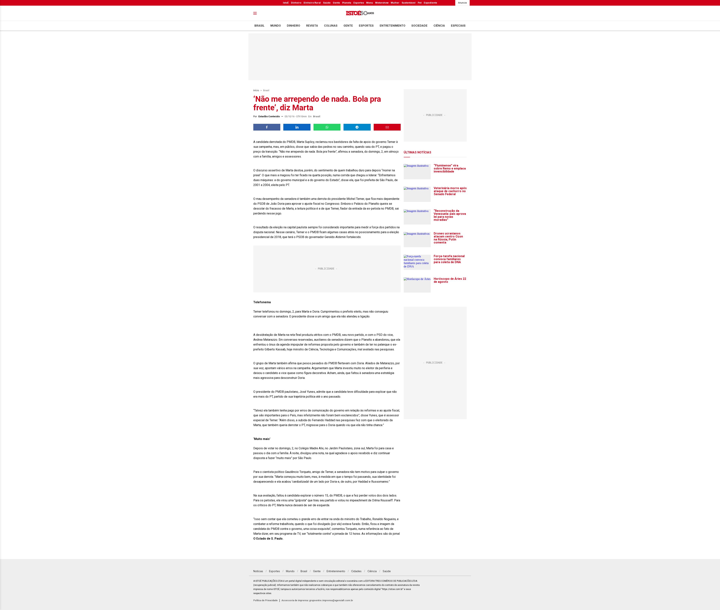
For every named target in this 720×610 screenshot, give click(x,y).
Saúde (327, 2)
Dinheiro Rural (312, 2)
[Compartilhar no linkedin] (296, 127)
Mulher (395, 2)
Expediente (430, 2)
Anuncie (462, 2)
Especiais (458, 25)
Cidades (356, 571)
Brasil (259, 25)
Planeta (346, 2)
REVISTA (312, 25)
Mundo (275, 25)
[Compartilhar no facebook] (266, 127)
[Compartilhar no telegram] (357, 127)
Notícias (258, 571)
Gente (336, 2)
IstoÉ (286, 2)
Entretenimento (392, 25)
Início (256, 90)
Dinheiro (296, 2)
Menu (369, 2)
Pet (420, 2)
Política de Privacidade (265, 600)
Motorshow (381, 2)
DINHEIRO (293, 25)
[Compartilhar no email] (387, 127)
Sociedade (419, 25)
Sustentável (409, 2)
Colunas (331, 25)
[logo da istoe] (360, 13)
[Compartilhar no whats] (327, 127)
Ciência (439, 25)
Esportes (358, 2)
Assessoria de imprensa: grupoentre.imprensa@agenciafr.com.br (317, 600)
